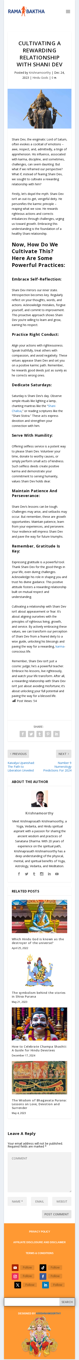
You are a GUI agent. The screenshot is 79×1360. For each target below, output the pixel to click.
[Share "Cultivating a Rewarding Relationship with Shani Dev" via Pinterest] (48, 734)
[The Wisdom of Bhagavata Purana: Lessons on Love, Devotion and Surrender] (39, 1077)
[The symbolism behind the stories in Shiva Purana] (39, 970)
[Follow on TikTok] (43, 1267)
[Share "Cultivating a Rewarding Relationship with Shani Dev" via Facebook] (23, 734)
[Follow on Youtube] (15, 1267)
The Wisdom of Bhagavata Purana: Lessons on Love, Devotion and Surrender (39, 1104)
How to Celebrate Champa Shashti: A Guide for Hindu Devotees (39, 1048)
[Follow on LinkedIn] (45, 1285)
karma (60, 646)
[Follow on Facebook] (43, 1276)
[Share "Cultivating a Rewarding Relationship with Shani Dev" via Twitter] (31, 734)
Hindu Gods (40, 78)
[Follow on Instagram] (15, 1276)
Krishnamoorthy (40, 73)
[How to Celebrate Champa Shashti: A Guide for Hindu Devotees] (39, 1024)
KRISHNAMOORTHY (48, 1313)
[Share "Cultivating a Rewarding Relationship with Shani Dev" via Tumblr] (39, 734)
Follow (27, 1267)
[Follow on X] (17, 1285)
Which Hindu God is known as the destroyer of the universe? (38, 941)
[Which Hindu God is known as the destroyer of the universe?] (39, 916)
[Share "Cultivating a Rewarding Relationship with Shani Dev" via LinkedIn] (56, 734)
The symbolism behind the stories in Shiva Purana (39, 994)
